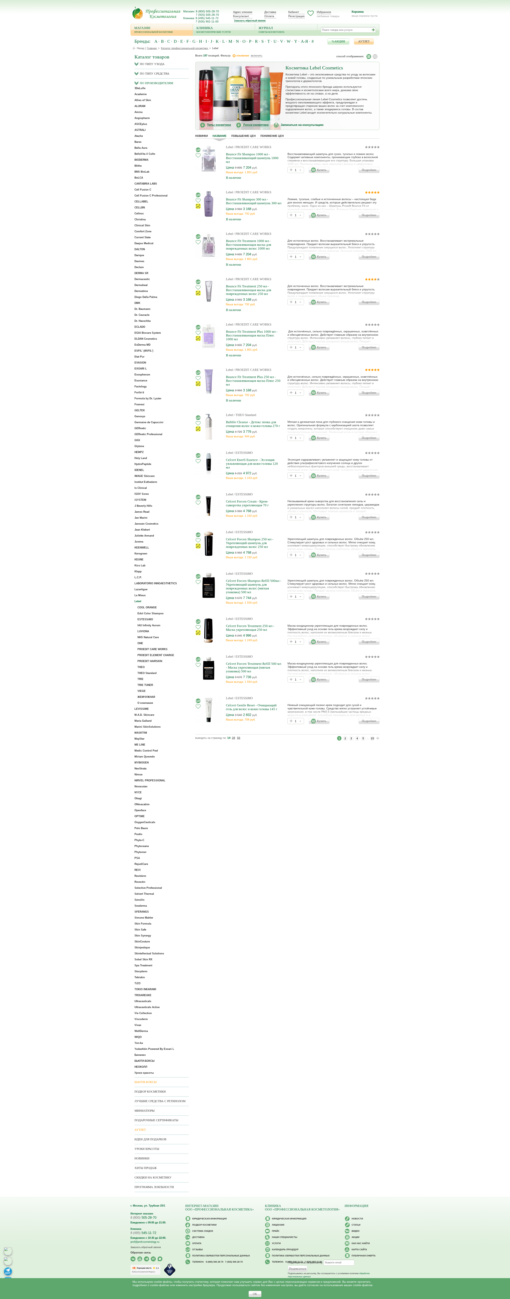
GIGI (137, 440)
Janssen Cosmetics (146, 523)
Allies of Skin (142, 100)
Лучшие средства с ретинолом (159, 1101)
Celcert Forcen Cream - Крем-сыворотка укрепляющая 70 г (247, 503)
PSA (137, 858)
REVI (137, 869)
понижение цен (272, 135)
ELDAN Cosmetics (145, 338)
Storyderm (140, 971)
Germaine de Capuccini (148, 422)
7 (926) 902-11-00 (207, 21)
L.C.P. (138, 577)
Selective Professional (148, 887)
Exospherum (142, 374)
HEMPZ (139, 452)
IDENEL (139, 470)
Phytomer (140, 852)
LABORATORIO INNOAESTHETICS (155, 583)
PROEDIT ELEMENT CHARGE (155, 655)
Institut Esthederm (145, 481)
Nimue (138, 774)
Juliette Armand (144, 535)
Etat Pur (139, 356)
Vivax (137, 1025)
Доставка (270, 12)
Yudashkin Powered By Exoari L (154, 1048)
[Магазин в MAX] (8, 1261)
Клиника (213, 29)
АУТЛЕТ (364, 41)
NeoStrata (140, 768)
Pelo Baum (141, 828)
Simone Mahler (143, 917)
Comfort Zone (142, 231)
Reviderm (140, 875)
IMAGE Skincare (144, 475)
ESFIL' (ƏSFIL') (143, 350)
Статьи (356, 1225)
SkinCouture (142, 941)
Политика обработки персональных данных (221, 1255)
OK (255, 1293)
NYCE (138, 792)
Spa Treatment (143, 965)
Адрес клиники (242, 12)
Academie (140, 94)
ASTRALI (140, 129)
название (220, 135)
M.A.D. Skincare (144, 714)
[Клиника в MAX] (8, 1251)
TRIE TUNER (145, 685)
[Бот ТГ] (8, 1271)
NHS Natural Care (148, 637)
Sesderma (140, 905)
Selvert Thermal (144, 893)
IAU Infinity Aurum (148, 625)
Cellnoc (139, 213)
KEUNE (138, 559)
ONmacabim (142, 804)
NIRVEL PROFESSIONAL (149, 780)
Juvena (138, 541)
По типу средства (154, 73)
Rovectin (139, 881)
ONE (140, 643)
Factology (140, 386)
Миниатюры (144, 1110)
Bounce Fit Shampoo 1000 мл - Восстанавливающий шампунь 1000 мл (252, 158)
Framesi (139, 404)
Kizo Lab (139, 565)
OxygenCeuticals (144, 822)
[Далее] (377, 738)
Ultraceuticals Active (147, 1007)
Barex (137, 141)
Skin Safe (140, 929)
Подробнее (369, 169)
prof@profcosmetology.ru (144, 1241)
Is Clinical (140, 487)
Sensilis (139, 899)
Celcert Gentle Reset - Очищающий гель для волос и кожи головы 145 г (251, 707)
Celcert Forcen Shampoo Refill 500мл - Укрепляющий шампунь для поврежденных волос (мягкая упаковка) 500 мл (253, 586)
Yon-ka (138, 1042)
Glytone (139, 446)
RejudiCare (141, 863)
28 (233, 737)
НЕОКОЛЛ (140, 1066)
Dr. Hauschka (142, 320)
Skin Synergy (142, 935)
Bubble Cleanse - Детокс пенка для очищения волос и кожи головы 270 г (253, 424)
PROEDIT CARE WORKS (152, 649)
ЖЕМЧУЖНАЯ (146, 696)
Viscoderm (141, 1019)
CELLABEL (141, 201)
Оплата (269, 16)
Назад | (141, 48)
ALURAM (139, 106)
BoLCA (138, 177)
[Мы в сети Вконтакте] (132, 1258)
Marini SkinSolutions (147, 726)
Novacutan (140, 786)
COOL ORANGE (147, 607)
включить (256, 55)
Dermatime (141, 291)
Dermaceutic (142, 279)
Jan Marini (140, 517)
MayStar (139, 738)
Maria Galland (143, 720)
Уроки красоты (144, 1072)
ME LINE (139, 744)
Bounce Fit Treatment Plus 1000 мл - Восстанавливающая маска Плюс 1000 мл (252, 335)
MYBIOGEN (141, 762)
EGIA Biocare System (147, 332)
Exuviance (140, 380)
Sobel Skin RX (143, 959)
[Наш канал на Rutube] (153, 1258)
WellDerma (141, 1031)
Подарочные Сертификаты (156, 1120)
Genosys (139, 416)
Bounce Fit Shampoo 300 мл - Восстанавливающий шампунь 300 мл (253, 201)
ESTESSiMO (145, 619)
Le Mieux (140, 595)
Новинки (201, 135)
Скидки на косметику (153, 1177)
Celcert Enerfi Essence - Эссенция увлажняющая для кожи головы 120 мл (252, 463)
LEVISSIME (141, 708)
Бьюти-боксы (145, 1082)
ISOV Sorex (141, 493)
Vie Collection (143, 1013)
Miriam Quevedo (144, 756)
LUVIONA (143, 631)
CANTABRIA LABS (145, 183)
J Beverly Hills (143, 505)
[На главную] (156, 13)
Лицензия (278, 1225)
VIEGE (141, 690)
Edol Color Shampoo (150, 613)
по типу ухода (152, 64)
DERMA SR (141, 273)
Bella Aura (140, 147)
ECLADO (139, 326)
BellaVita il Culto (144, 153)
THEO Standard (147, 673)
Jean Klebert (142, 529)
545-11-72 (143, 1233)
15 (372, 738)
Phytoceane (141, 846)
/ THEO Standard (245, 415)
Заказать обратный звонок (250, 20)
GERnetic (140, 428)
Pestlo (138, 834)
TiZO (137, 983)
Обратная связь (140, 1252)
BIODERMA (141, 159)
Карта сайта (359, 1249)
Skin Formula (142, 923)
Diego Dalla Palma (145, 297)
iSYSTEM (140, 499)
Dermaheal (141, 285)
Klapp (138, 571)
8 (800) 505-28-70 (207, 11)
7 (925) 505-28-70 (207, 14)
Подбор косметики (150, 1091)
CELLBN (139, 207)
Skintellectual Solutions (149, 953)
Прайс (276, 1231)
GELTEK (139, 410)
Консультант (241, 16)
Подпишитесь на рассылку (305, 1262)
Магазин (153, 29)
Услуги (276, 1243)
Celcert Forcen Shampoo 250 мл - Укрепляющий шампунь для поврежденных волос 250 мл (249, 543)
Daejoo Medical (143, 243)
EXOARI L (140, 368)
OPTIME (139, 816)
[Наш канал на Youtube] (139, 1258)
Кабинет (293, 12)
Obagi (138, 798)
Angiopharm (142, 118)
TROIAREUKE (142, 995)
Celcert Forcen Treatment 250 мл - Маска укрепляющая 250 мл (250, 628)
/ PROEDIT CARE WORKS (252, 147)
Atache (138, 135)
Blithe (138, 165)
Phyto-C (139, 840)
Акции (355, 1237)
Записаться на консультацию (302, 124)
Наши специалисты (284, 1237)
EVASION (140, 362)
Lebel (229, 147)
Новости (357, 1218)
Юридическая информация (209, 1218)
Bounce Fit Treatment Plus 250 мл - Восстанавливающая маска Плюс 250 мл (253, 380)
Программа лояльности (154, 1187)
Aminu (138, 112)
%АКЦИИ (338, 41)
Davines (139, 261)
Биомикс (140, 1054)
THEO (141, 667)
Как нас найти (361, 1243)
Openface (140, 810)
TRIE (140, 679)
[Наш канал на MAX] (160, 1258)
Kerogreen (140, 553)
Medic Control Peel (146, 750)
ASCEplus (140, 124)
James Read (141, 511)
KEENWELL (141, 547)
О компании (145, 702)
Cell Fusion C (142, 189)
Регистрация (296, 16)
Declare (139, 267)
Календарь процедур (285, 1249)
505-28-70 (143, 1217)
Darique (139, 255)
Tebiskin (139, 977)
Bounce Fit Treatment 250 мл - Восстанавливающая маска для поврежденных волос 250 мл (248, 290)
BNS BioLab (141, 171)
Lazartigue (140, 589)
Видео (356, 1231)
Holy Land (140, 458)
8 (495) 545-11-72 (207, 18)
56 (238, 737)
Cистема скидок (202, 1231)
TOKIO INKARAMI (145, 989)
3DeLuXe (139, 88)
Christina (140, 219)
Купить (321, 169)
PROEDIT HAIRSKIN (149, 661)
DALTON (139, 249)
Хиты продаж (145, 1168)
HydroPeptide (142, 464)
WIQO (138, 1037)
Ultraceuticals (142, 1001)
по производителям (156, 83)
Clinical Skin (142, 225)
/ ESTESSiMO (243, 452)
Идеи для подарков (150, 1139)
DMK (137, 302)
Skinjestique (142, 947)
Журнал (271, 29)
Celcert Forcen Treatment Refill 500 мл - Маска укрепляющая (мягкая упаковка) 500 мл (253, 667)
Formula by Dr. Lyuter (147, 398)
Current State (142, 237)
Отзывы (197, 1249)
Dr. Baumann (142, 308)
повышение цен (243, 135)
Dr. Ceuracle (141, 314)
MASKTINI (140, 732)
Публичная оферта (364, 1255)
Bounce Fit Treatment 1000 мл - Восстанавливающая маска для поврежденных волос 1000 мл (248, 244)
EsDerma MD (142, 344)
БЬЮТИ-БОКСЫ (144, 1060)
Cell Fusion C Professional (151, 195)
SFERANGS (141, 911)
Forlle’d (139, 392)
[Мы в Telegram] (146, 1258)
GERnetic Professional (148, 434)
